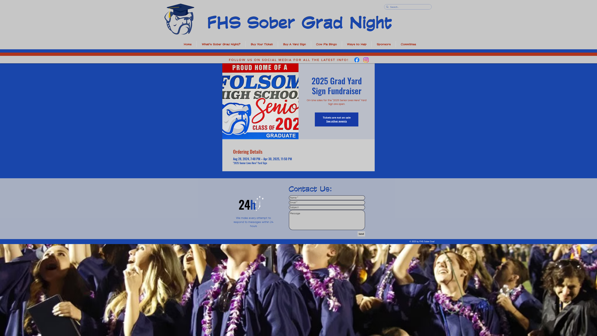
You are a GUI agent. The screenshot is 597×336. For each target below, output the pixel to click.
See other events (336, 121)
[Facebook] (356, 59)
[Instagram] (366, 59)
